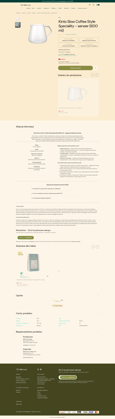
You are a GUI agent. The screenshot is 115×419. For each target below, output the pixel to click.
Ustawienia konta (41, 382)
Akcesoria (24, 13)
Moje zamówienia (41, 377)
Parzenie (29, 13)
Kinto (60, 17)
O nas (38, 392)
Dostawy (18, 392)
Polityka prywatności (21, 382)
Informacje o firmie (41, 396)
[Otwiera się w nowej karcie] (38, 369)
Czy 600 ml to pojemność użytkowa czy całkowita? (46, 188)
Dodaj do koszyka (75, 68)
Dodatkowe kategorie (42, 397)
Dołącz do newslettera (25, 237)
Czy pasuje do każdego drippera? (42, 198)
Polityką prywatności (75, 241)
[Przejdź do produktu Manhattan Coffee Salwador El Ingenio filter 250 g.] (33, 265)
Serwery (33, 13)
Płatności (18, 390)
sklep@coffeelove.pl (28, 357)
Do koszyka (47, 276)
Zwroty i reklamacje (20, 380)
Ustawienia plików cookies (22, 379)
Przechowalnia (40, 384)
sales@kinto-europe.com (29, 345)
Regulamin (32, 241)
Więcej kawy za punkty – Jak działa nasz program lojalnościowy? (45, 379)
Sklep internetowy (57, 417)
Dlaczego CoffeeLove (42, 390)
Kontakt (39, 394)
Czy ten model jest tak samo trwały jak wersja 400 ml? (47, 193)
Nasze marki (19, 404)
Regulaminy (18, 377)
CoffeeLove (18, 13)
